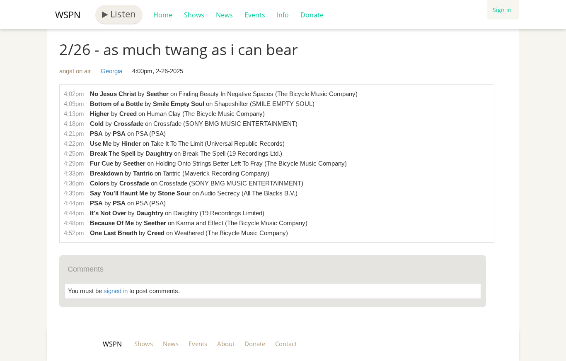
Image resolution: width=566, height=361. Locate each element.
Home (162, 14)
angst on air (75, 71)
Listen (122, 13)
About (226, 343)
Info (283, 14)
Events (254, 14)
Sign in (502, 10)
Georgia (111, 71)
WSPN (68, 14)
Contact (286, 343)
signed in (116, 290)
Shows (194, 14)
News (224, 14)
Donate (312, 14)
